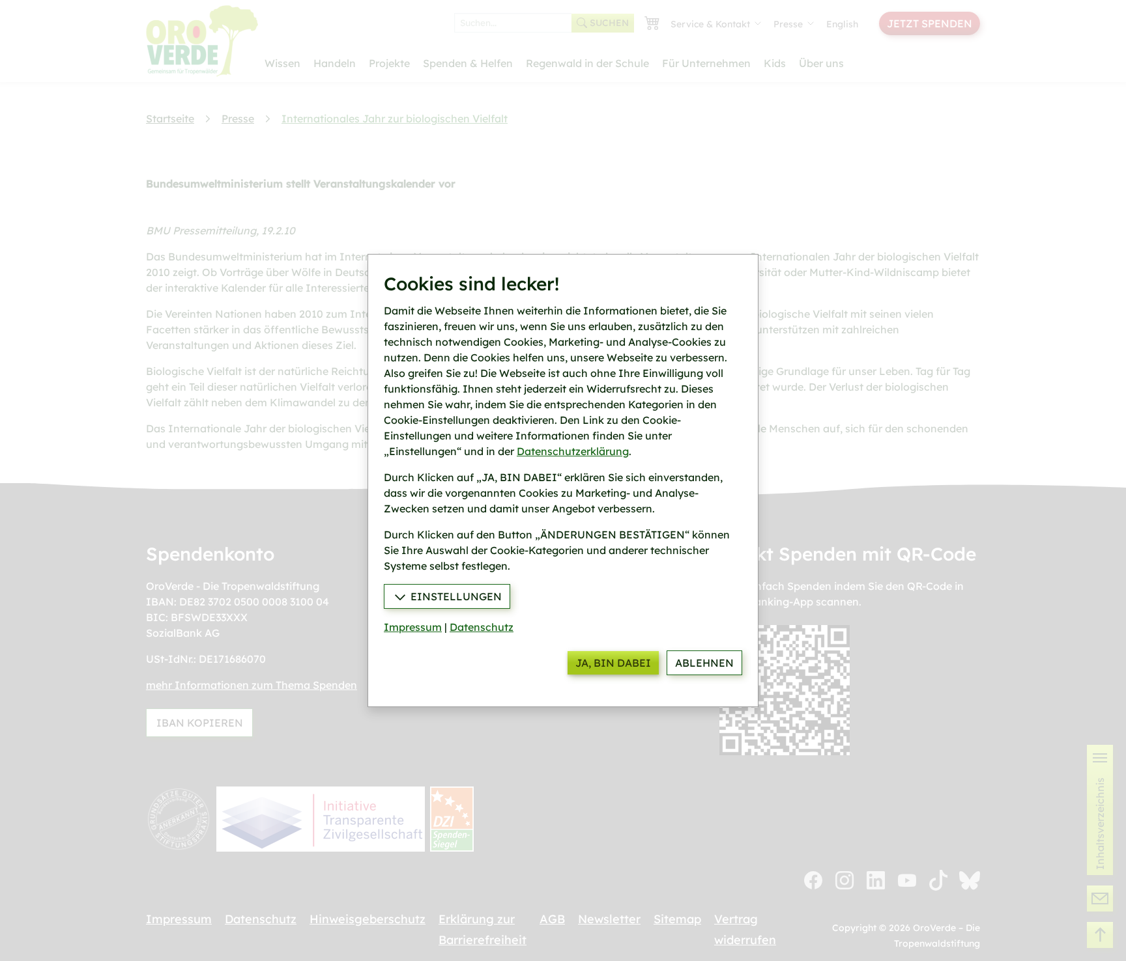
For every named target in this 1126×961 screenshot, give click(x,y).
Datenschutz (481, 627)
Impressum (413, 627)
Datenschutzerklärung (573, 451)
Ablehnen (704, 662)
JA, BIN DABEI (613, 662)
